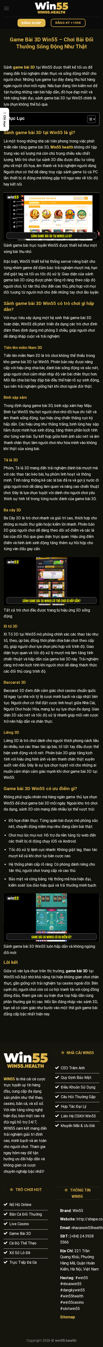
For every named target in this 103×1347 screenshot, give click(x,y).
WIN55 (9, 1079)
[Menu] (6, 8)
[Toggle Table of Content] (89, 119)
